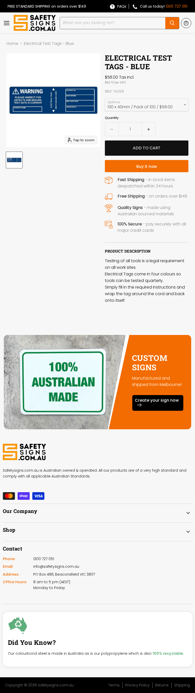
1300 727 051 (176, 6)
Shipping (182, 685)
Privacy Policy (137, 685)
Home (12, 43)
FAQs (121, 6)
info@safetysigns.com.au (56, 566)
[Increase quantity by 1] (149, 129)
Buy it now (146, 166)
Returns (162, 685)
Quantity (112, 118)
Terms (114, 685)
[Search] (172, 23)
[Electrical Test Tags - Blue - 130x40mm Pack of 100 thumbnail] (14, 160)
